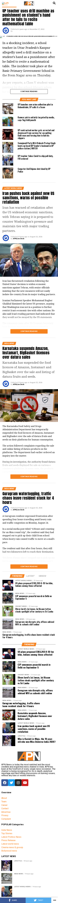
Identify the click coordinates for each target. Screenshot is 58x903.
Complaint (6, 819)
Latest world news (10, 844)
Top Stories (6, 833)
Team (3, 801)
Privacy (4, 815)
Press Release (8, 840)
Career (4, 805)
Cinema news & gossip (12, 847)
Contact (4, 808)
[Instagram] (18, 782)
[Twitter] (11, 782)
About (4, 798)
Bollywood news (9, 850)
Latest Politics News (11, 837)
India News (6, 830)
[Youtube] (25, 782)
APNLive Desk (18, 239)
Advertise (6, 812)
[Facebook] (4, 782)
